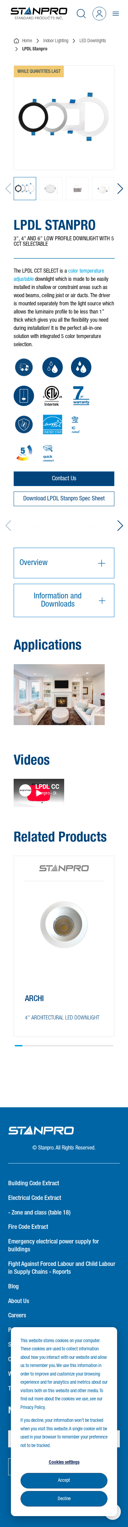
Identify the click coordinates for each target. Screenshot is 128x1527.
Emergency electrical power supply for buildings (53, 1245)
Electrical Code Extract (34, 1198)
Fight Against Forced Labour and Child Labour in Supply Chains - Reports (61, 1268)
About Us (18, 1301)
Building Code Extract (33, 1183)
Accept (64, 1480)
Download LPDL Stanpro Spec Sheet (64, 498)
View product (48, 1019)
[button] (120, 188)
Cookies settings (64, 1462)
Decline (64, 1499)
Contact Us (64, 478)
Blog (13, 1286)
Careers (17, 1315)
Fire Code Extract (28, 1227)
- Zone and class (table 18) (39, 1213)
